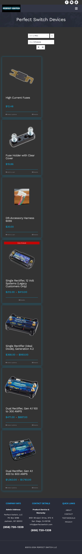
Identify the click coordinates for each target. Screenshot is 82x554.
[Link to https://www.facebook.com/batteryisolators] (67, 2)
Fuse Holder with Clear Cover (20, 157)
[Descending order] (52, 36)
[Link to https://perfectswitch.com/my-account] (76, 2)
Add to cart (11, 172)
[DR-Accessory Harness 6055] (22, 196)
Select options (12, 114)
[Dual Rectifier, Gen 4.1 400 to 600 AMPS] (22, 449)
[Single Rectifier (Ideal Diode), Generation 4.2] (22, 324)
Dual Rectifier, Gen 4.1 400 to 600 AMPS (19, 472)
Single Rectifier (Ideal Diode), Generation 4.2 (20, 347)
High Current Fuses (18, 97)
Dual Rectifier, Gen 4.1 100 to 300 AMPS (22, 410)
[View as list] (43, 47)
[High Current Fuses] (22, 76)
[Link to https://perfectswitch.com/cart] (71, 2)
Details (35, 114)
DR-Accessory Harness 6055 (20, 219)
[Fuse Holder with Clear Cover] (22, 136)
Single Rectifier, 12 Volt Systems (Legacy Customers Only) (20, 283)
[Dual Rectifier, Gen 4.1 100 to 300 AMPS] (22, 387)
